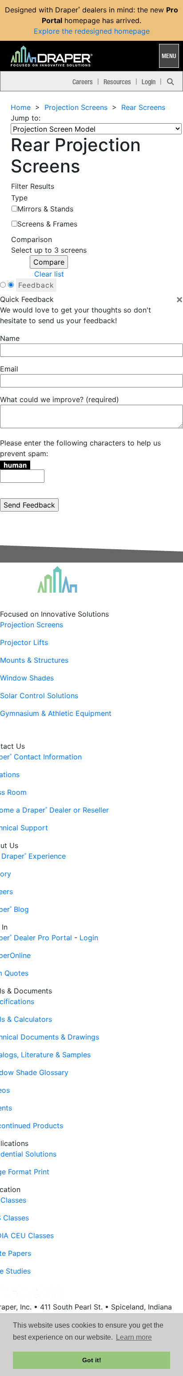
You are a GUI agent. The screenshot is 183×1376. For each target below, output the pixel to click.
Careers (82, 82)
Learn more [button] (134, 1337)
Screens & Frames (47, 223)
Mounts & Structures (34, 660)
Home (21, 107)
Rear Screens (143, 107)
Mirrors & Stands (45, 208)
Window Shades (27, 677)
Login (148, 82)
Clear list (49, 274)
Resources (117, 82)
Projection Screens (75, 107)
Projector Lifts (24, 642)
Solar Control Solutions (39, 695)
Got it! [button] (91, 1360)
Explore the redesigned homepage (92, 31)
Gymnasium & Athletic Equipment (55, 713)
